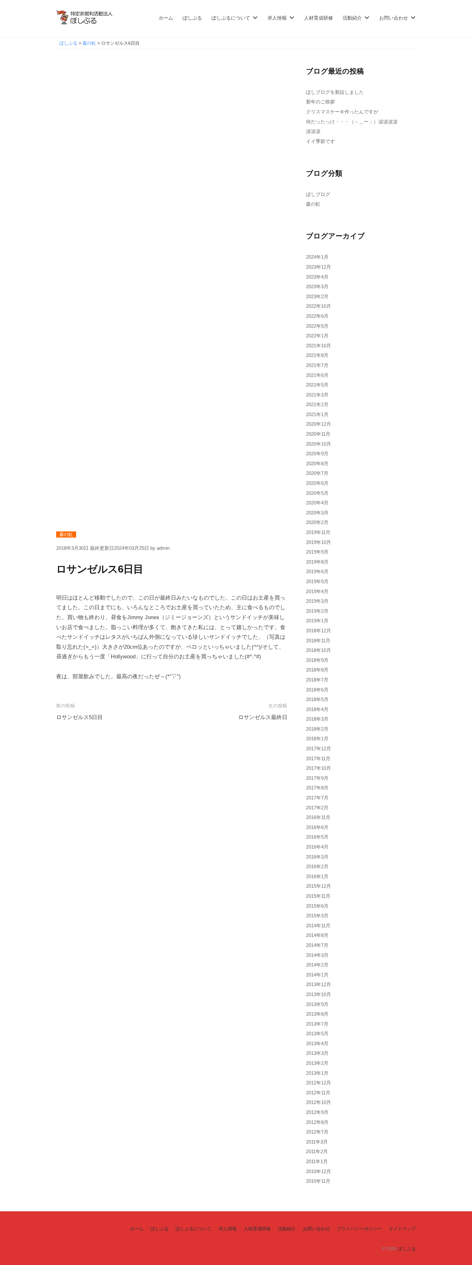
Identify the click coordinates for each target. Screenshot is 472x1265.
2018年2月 (317, 729)
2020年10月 (318, 444)
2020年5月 (317, 493)
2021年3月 (317, 394)
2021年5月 (317, 385)
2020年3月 (317, 512)
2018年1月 (317, 738)
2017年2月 (317, 807)
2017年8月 (317, 787)
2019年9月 (317, 552)
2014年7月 (317, 945)
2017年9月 (317, 778)
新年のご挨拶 (320, 101)
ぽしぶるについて (231, 18)
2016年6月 (317, 827)
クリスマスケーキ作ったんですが (342, 111)
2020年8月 (317, 463)
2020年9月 (317, 453)
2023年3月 (317, 286)
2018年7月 (317, 679)
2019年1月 (317, 620)
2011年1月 (317, 1161)
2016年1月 (317, 876)
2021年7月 (317, 365)
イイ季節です (320, 141)
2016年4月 (317, 847)
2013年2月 (317, 1063)
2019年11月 (318, 532)
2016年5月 (317, 837)
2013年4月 (317, 1043)
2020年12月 (318, 424)
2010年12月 (318, 1171)
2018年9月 (317, 660)
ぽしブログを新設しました (335, 92)
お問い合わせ (393, 18)
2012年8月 (317, 1122)
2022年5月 (317, 326)
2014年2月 (317, 964)
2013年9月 (317, 1004)
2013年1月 (317, 1073)
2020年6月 (317, 483)
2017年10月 (318, 768)
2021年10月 (318, 345)
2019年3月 (317, 601)
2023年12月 (318, 267)
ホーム (166, 18)
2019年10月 (318, 542)
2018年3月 (317, 719)
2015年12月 (318, 886)
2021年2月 (317, 404)
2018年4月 (317, 709)
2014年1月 (317, 974)
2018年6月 (317, 689)
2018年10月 (318, 650)
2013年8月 (317, 1014)
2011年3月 (317, 1142)
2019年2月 (317, 611)
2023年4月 (317, 277)
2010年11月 (318, 1181)
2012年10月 (318, 1102)
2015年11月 (318, 896)
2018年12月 (318, 630)
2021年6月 (317, 375)
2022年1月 (317, 335)
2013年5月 (317, 1033)
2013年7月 (317, 1024)
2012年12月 (318, 1082)
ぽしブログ (318, 194)
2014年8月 (317, 935)
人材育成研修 (318, 18)
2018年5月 (317, 699)
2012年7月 (317, 1132)
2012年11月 (318, 1092)
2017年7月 (317, 797)
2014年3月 (317, 955)
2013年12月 (318, 984)
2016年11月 (318, 817)
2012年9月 (317, 1112)
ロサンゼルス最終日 (262, 717)
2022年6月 (317, 316)
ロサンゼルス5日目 (79, 717)
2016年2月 (317, 866)
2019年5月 (317, 581)
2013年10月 (318, 994)
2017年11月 (318, 758)
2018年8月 (317, 670)
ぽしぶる (192, 18)
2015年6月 (317, 906)
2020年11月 (318, 434)
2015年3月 (317, 915)
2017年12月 (318, 748)
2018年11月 (318, 640)
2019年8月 (317, 562)
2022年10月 (318, 306)
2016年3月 (317, 857)
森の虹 (66, 534)
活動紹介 (352, 18)
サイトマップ (402, 1228)
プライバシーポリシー (359, 1228)
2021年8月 (317, 355)
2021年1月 (317, 414)
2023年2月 (317, 296)
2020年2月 (317, 522)
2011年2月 (317, 1151)
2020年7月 (317, 473)
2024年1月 (317, 257)
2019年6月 (317, 571)
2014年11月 (318, 925)
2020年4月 (317, 502)
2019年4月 (317, 591)
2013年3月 (317, 1053)
